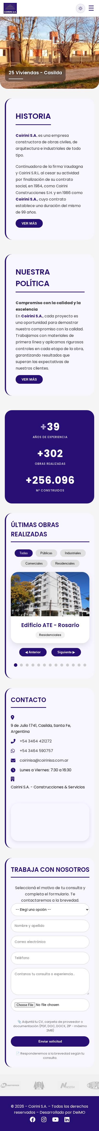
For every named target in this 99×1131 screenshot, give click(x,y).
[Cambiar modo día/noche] (80, 8)
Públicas (46, 553)
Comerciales (34, 563)
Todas (23, 553)
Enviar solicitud (50, 1041)
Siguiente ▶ (66, 652)
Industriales (73, 553)
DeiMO (79, 1112)
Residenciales (65, 563)
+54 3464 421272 (36, 741)
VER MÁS (29, 223)
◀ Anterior (33, 652)
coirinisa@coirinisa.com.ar (44, 760)
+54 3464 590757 (36, 751)
